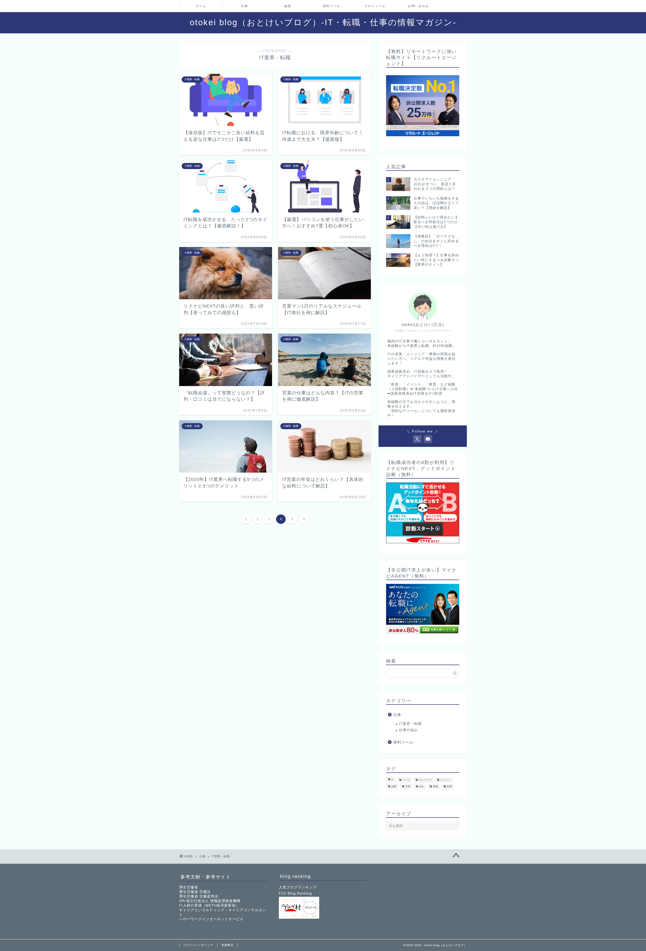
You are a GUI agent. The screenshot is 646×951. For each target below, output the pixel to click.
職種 (435, 786)
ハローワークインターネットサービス (211, 919)
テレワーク (425, 779)
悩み (421, 786)
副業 (287, 6)
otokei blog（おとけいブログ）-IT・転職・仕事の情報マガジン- (323, 22)
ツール (406, 779)
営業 (407, 786)
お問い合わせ (418, 6)
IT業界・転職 (410, 724)
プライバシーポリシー (198, 944)
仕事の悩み (408, 730)
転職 (449, 786)
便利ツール (331, 6)
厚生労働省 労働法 (195, 892)
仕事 (244, 6)
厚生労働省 (188, 887)
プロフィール (375, 6)
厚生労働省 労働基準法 (198, 896)
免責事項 (227, 944)
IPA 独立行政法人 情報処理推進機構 (209, 901)
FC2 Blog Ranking (295, 893)
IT (392, 779)
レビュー (445, 779)
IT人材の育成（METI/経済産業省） (209, 905)
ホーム (201, 6)
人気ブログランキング (298, 887)
